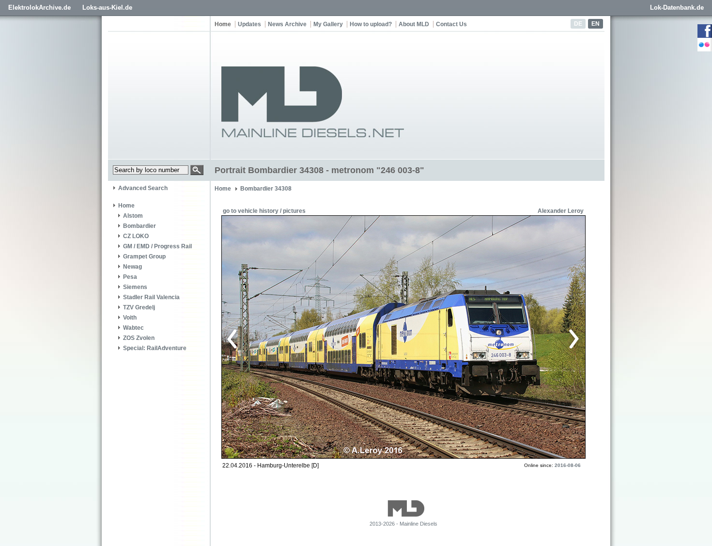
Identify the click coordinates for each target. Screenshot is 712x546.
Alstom (133, 215)
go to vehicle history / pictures (264, 211)
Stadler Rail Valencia (151, 297)
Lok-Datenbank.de (677, 7)
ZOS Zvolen (139, 338)
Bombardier (139, 226)
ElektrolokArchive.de (39, 7)
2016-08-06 (568, 465)
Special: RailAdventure (154, 348)
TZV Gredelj (139, 307)
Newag (132, 266)
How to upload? (371, 24)
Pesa (130, 276)
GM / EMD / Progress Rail (157, 246)
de (578, 23)
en (595, 23)
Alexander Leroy (561, 211)
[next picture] (489, 337)
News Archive (287, 24)
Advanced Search (143, 188)
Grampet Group (144, 256)
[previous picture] (314, 337)
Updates (249, 24)
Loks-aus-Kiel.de (107, 7)
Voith (130, 317)
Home (223, 24)
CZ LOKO (136, 236)
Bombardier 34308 (266, 188)
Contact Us (451, 24)
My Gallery (328, 24)
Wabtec (133, 327)
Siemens (135, 287)
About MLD (414, 24)
